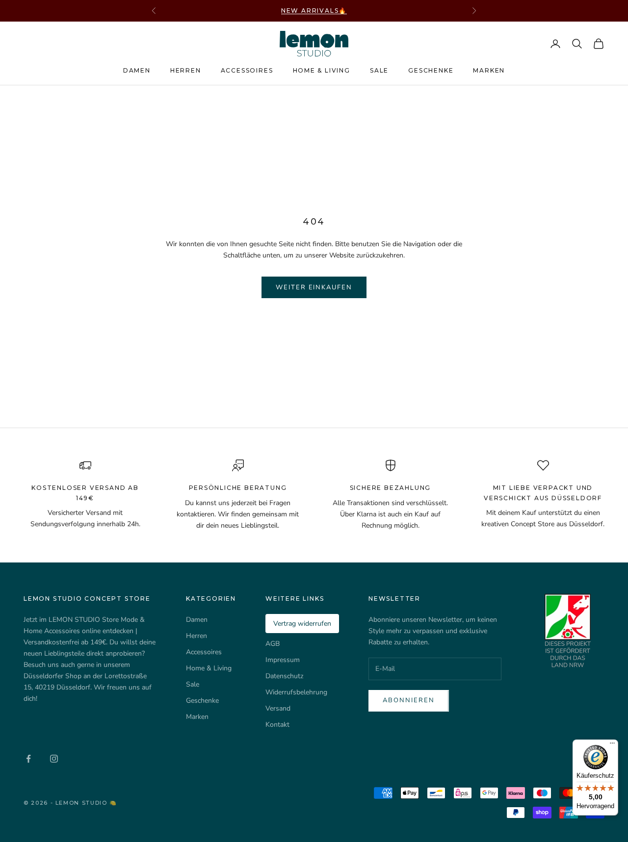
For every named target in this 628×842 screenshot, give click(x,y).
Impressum (282, 659)
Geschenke (430, 70)
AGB (272, 643)
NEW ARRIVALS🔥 (314, 10)
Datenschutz (284, 676)
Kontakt (277, 724)
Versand (277, 708)
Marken (489, 70)
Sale (379, 70)
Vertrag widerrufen (302, 623)
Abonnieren (409, 700)
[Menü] (612, 745)
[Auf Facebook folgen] (28, 759)
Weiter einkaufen (314, 287)
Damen (137, 70)
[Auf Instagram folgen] (54, 759)
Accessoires (247, 70)
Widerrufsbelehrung (296, 692)
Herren (185, 70)
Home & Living (321, 70)
